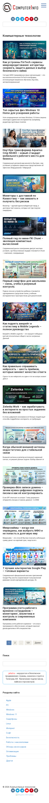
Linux (8, 723)
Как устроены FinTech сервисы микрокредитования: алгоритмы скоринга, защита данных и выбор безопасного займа (24, 66)
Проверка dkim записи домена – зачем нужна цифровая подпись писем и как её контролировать (23, 490)
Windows (10, 709)
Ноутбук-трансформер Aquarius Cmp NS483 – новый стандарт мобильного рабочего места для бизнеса (23, 154)
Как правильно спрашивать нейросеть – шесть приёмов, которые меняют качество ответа (24, 369)
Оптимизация (12, 751)
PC (7, 705)
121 (28, 643)
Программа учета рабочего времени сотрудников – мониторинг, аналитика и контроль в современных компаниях (20, 613)
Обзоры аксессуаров (16, 747)
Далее (38, 643)
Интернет (10, 728)
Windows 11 (11, 714)
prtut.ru (12, 673)
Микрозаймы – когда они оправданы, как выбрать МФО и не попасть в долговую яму (23, 530)
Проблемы (11, 756)
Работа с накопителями (17, 742)
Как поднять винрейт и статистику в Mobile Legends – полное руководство (22, 326)
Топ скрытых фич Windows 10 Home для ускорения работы (21, 112)
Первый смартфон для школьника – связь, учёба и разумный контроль (24, 283)
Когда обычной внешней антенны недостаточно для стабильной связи (24, 449)
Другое (9, 760)
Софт (8, 733)
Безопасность (12, 737)
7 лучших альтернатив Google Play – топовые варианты (24, 570)
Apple (8, 700)
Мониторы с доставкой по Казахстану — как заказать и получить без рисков (20, 198)
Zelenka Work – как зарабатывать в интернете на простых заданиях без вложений (24, 409)
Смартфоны (11, 719)
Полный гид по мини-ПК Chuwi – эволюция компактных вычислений (23, 241)
